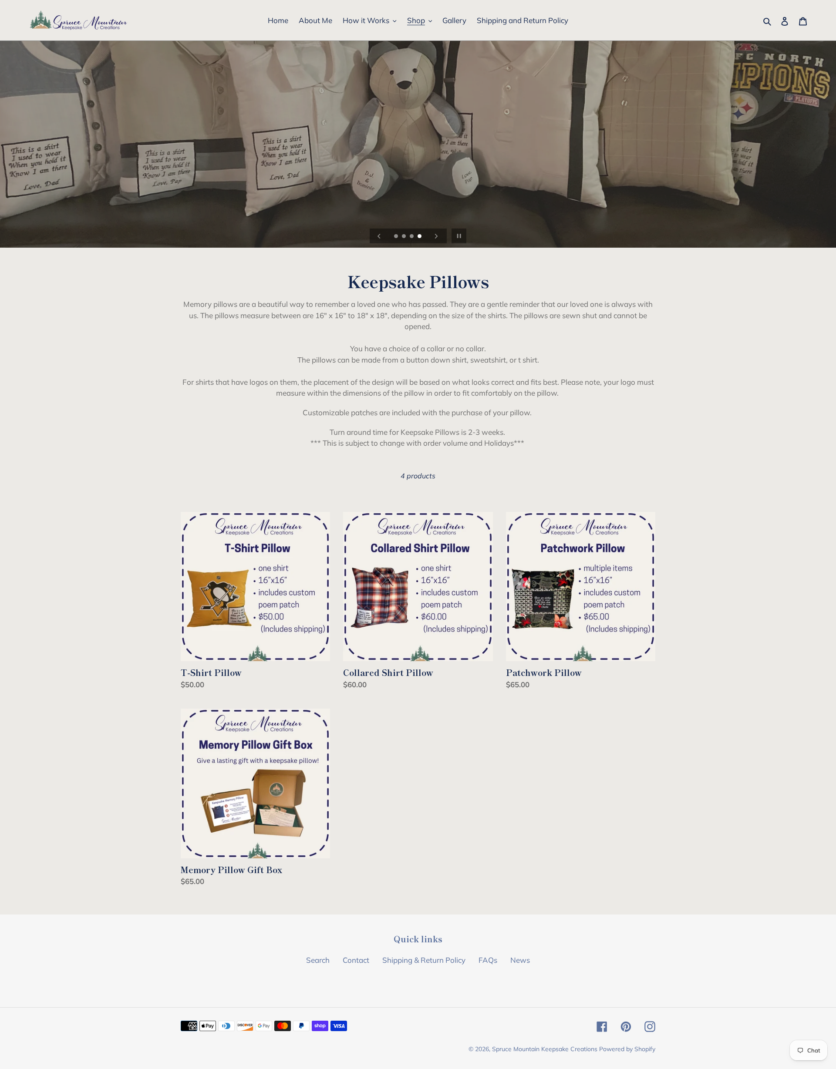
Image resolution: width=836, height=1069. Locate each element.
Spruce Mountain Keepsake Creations (544, 1049)
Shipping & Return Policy (423, 960)
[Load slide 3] (412, 236)
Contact (356, 960)
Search (318, 960)
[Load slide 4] (420, 236)
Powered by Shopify (627, 1049)
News (520, 960)
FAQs (488, 960)
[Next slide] (436, 235)
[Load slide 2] (404, 236)
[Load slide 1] (396, 236)
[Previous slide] (379, 235)
